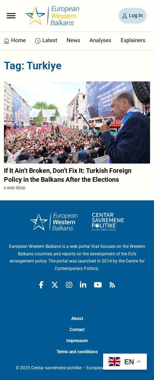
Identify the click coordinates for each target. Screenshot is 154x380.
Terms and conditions (77, 351)
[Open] (11, 15)
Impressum (77, 340)
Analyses (100, 40)
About (77, 318)
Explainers (133, 40)
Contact (77, 329)
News (73, 40)
